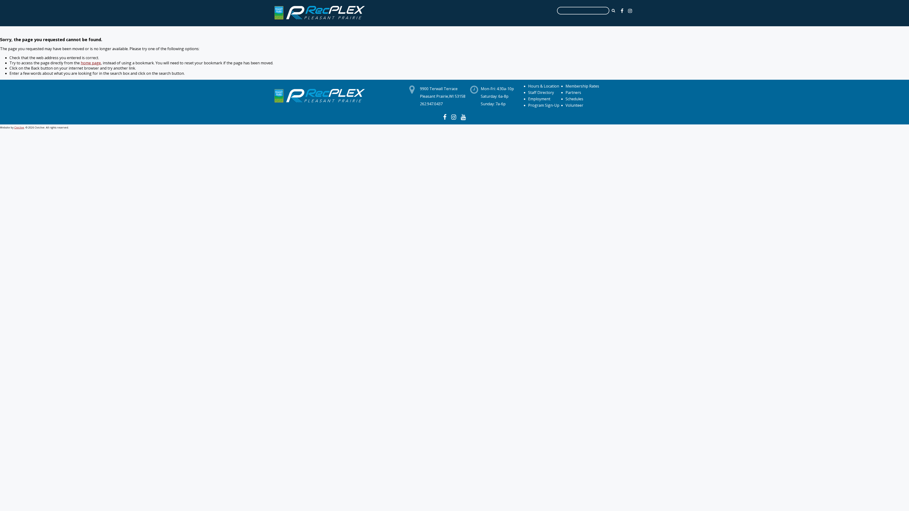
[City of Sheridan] (319, 20)
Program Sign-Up (543, 105)
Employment (539, 98)
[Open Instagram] (630, 11)
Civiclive (19, 127)
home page (91, 63)
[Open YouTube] (463, 117)
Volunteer (574, 105)
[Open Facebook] (622, 11)
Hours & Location (543, 86)
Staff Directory (541, 92)
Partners (573, 92)
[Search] (613, 10)
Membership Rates (582, 86)
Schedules (574, 98)
